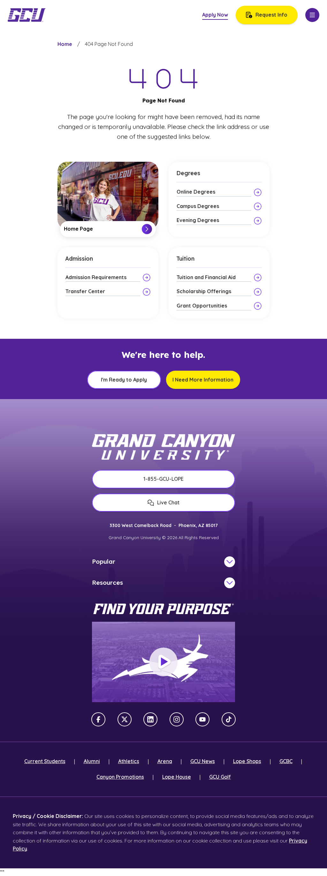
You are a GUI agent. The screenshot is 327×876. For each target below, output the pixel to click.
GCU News (202, 761)
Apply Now (215, 14)
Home (64, 44)
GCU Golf (220, 777)
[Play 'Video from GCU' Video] (163, 662)
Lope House (176, 777)
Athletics (128, 761)
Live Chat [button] (168, 502)
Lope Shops (247, 761)
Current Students (44, 761)
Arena (164, 761)
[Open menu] (312, 15)
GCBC (286, 761)
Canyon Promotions (120, 777)
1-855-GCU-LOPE (163, 479)
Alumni (92, 761)
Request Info (271, 14)
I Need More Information (202, 379)
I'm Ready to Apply (124, 379)
